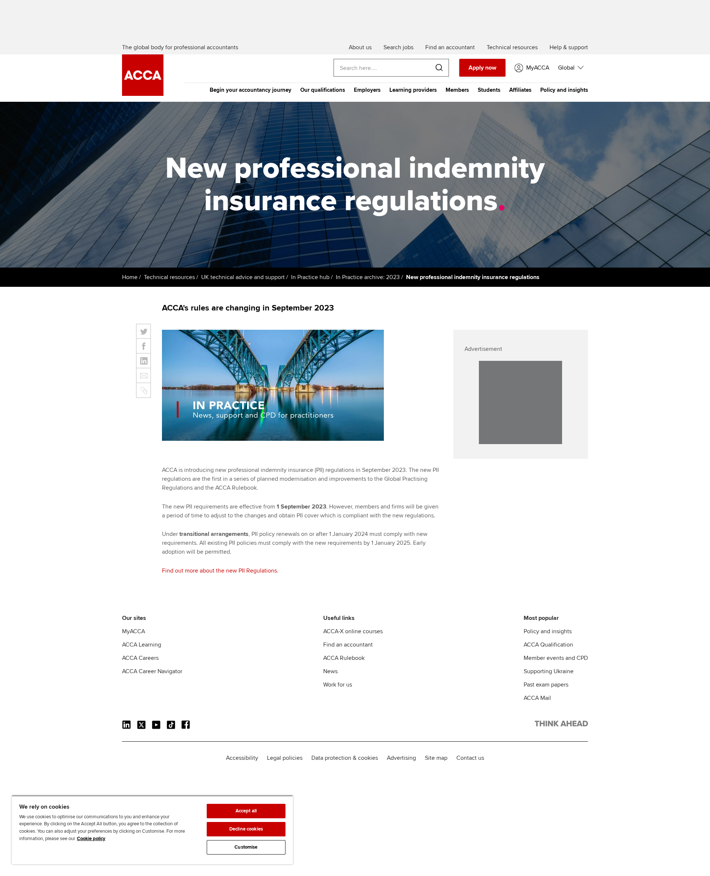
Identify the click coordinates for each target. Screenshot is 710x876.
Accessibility (242, 758)
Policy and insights (564, 90)
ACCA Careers (140, 658)
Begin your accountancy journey (250, 90)
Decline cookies (246, 829)
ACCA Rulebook (344, 658)
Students (489, 90)
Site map (436, 758)
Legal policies (284, 758)
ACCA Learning (141, 644)
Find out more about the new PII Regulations (219, 570)
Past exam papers (546, 684)
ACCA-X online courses (353, 631)
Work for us (337, 684)
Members (457, 90)
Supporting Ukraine (549, 671)
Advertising (401, 758)
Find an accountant (348, 644)
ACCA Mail (537, 698)
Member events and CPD (556, 658)
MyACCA (133, 631)
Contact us (470, 758)
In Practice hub (310, 277)
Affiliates (520, 90)
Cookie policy (91, 839)
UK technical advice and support (243, 277)
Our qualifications (322, 90)
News (330, 671)
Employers (367, 90)
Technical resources (169, 277)
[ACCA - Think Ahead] (142, 94)
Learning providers (413, 90)
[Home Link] (561, 725)
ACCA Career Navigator (152, 671)
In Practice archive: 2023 (368, 277)
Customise (245, 847)
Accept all (246, 811)
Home (130, 277)
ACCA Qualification (548, 644)
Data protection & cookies (344, 758)
